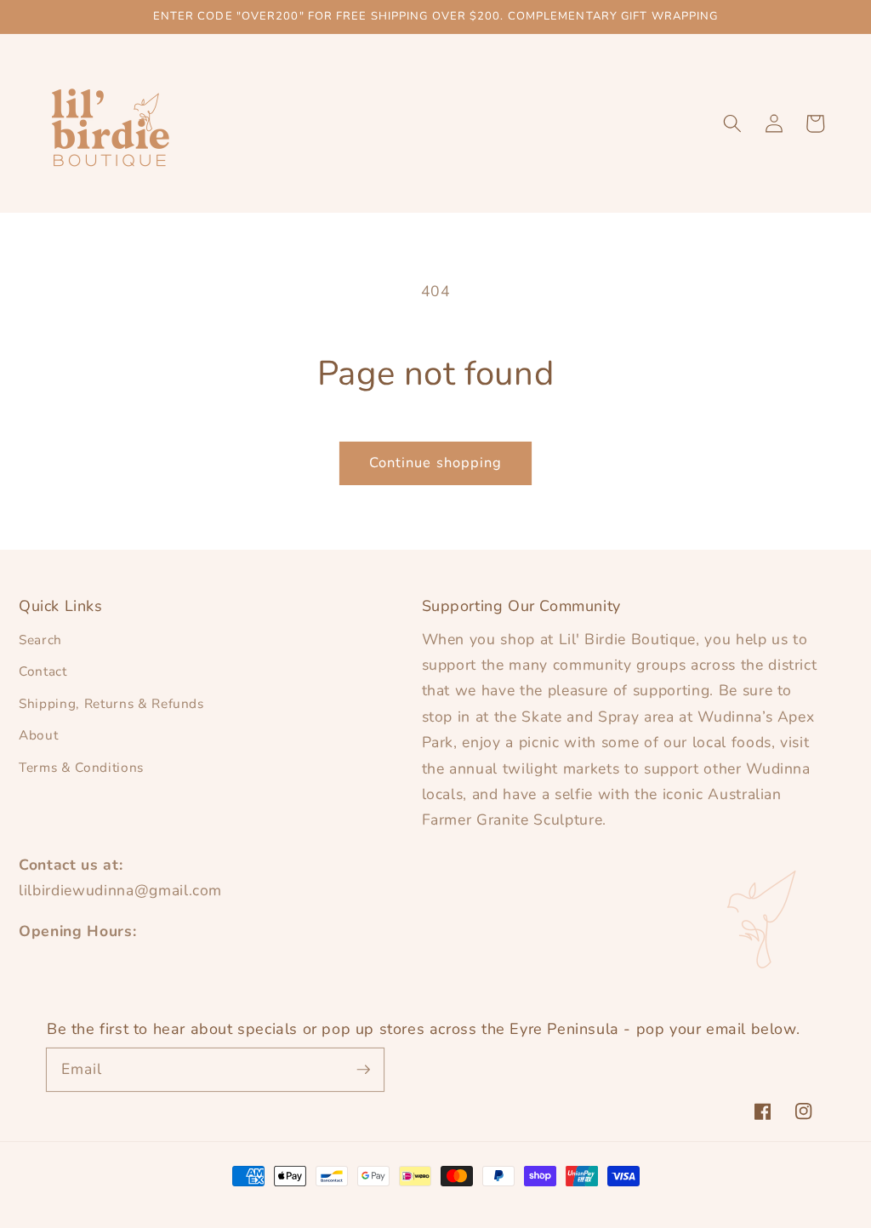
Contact (43, 671)
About (38, 735)
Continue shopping (436, 462)
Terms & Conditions (81, 767)
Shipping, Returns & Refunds (111, 703)
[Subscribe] (363, 1068)
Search (40, 639)
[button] (732, 123)
